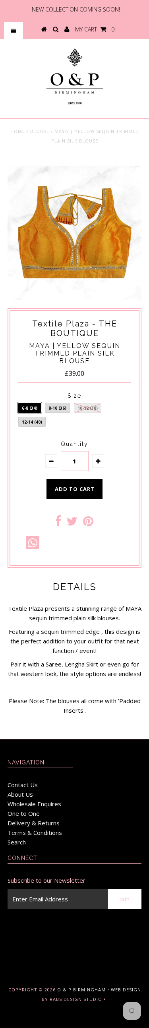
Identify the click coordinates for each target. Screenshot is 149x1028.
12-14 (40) (32, 422)
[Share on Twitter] (71, 523)
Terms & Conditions (35, 832)
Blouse (39, 131)
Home (17, 131)
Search (17, 842)
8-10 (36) (57, 408)
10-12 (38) (87, 408)
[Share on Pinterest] (88, 523)
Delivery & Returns (34, 823)
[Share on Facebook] (58, 523)
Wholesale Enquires (34, 804)
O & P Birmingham (81, 990)
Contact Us (23, 785)
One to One (24, 813)
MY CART (94, 29)
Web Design (126, 990)
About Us (20, 794)
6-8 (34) (29, 408)
